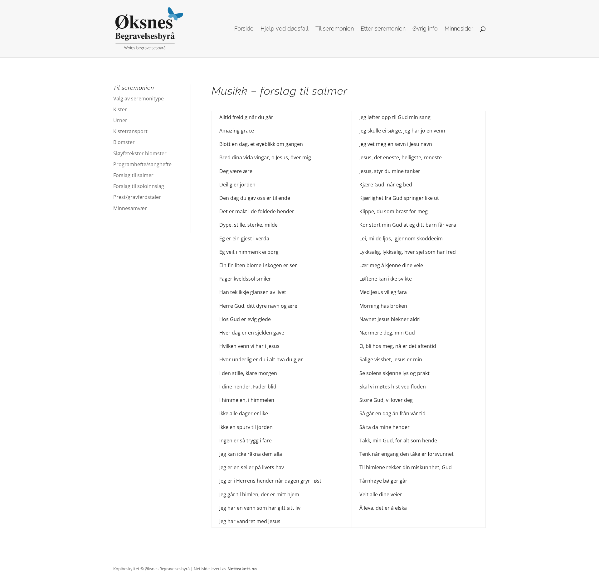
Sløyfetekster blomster (140, 153)
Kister (120, 109)
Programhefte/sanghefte (142, 164)
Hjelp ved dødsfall (285, 29)
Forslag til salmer (133, 175)
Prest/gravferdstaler (137, 197)
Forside (244, 29)
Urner (120, 120)
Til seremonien (334, 29)
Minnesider (459, 29)
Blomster (124, 142)
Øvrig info (425, 29)
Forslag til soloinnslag (138, 186)
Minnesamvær (130, 208)
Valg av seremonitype (138, 98)
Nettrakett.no (242, 568)
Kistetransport (130, 131)
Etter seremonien (383, 29)
